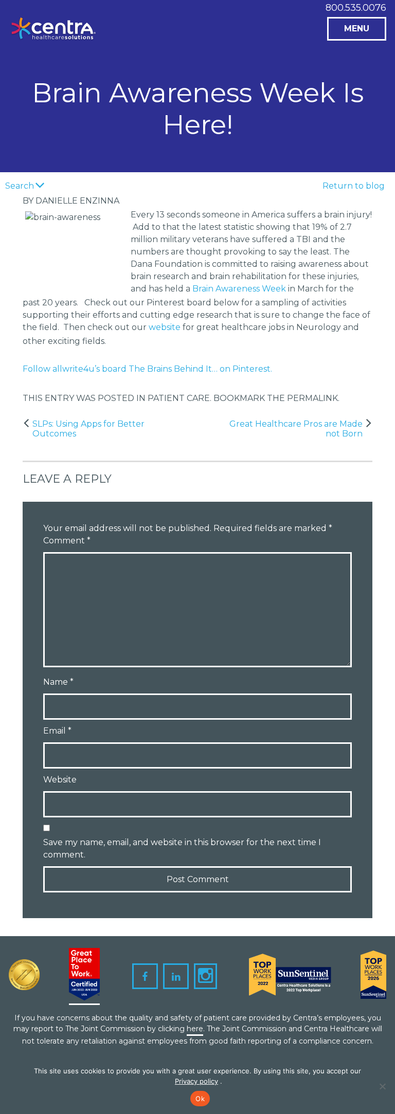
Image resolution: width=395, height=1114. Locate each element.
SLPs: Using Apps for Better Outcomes (88, 429)
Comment (67, 540)
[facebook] (145, 976)
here (195, 1028)
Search (19, 186)
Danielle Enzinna (77, 201)
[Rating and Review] (84, 976)
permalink (312, 398)
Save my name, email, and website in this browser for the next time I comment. (182, 848)
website (165, 327)
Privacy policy (196, 1081)
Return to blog (353, 186)
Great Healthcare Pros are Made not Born (296, 429)
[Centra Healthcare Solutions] (53, 32)
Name (58, 682)
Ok (200, 1098)
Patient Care (179, 398)
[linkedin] (176, 976)
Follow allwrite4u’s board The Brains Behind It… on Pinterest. (147, 369)
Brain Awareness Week (239, 289)
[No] (382, 1086)
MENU (356, 28)
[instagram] (205, 976)
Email (57, 731)
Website (60, 779)
